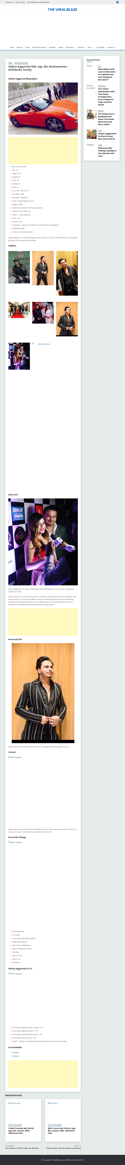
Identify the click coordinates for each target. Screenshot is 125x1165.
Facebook (15, 1056)
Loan (99, 66)
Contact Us (9, 2)
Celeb (10, 63)
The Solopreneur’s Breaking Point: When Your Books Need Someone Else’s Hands (106, 119)
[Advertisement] (62, 30)
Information (70, 47)
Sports (27, 47)
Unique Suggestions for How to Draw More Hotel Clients (107, 136)
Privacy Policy (20, 2)
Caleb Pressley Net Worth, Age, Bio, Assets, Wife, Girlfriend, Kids (21, 1131)
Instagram (15, 1052)
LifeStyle (81, 47)
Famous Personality (21, 63)
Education (52, 47)
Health (60, 47)
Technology (100, 47)
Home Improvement (39, 47)
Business (20, 47)
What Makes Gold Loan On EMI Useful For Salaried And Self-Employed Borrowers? (106, 74)
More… (90, 47)
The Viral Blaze (62, 9)
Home (12, 47)
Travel (100, 130)
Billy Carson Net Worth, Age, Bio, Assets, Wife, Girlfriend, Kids (62, 1131)
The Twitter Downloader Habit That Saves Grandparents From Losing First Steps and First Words (106, 97)
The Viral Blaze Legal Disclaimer (38, 2)
